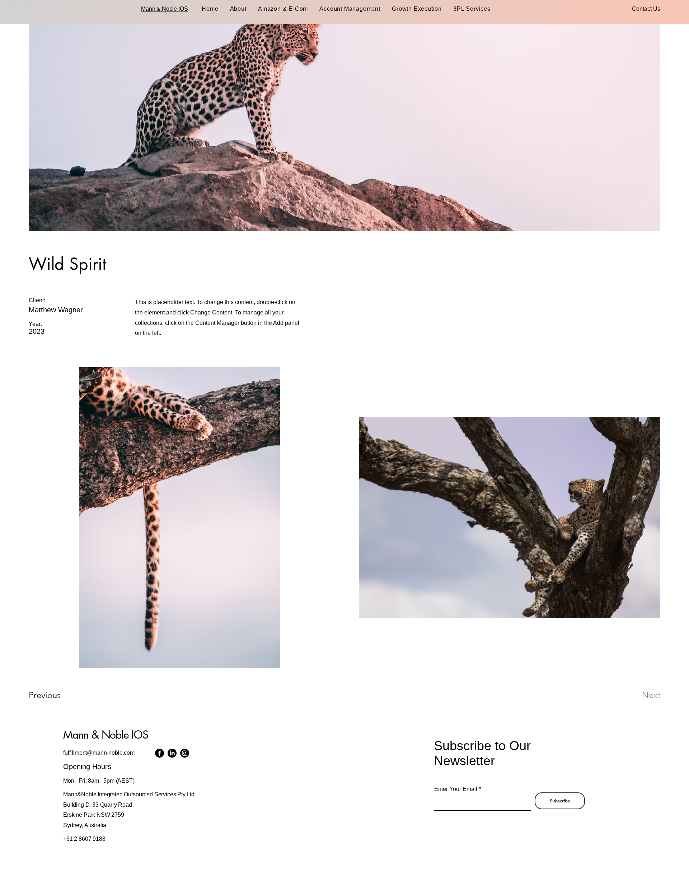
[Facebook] (159, 753)
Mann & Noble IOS (164, 9)
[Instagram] (184, 753)
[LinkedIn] (172, 753)
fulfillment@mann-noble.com (99, 753)
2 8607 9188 (89, 839)
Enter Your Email (455, 789)
